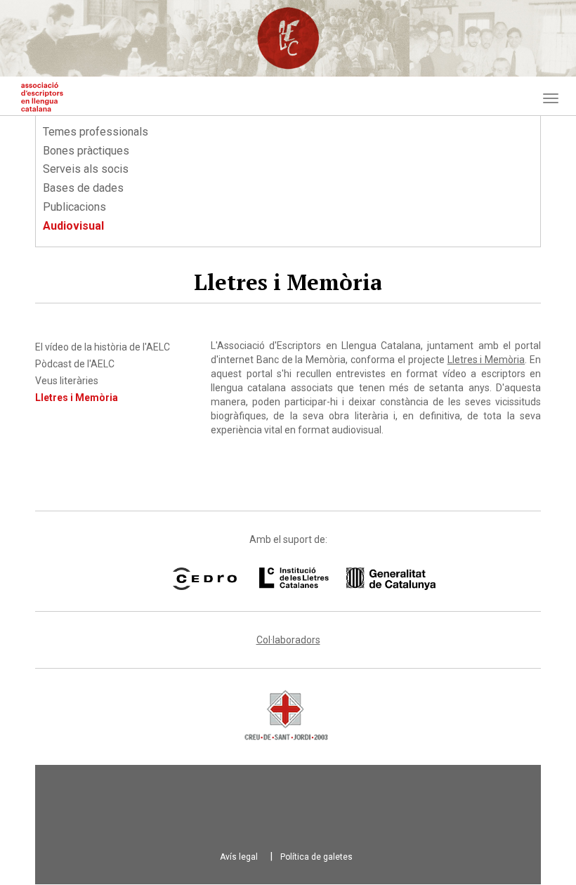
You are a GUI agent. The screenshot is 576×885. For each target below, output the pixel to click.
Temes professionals (95, 131)
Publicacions (74, 207)
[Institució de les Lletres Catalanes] (329, 579)
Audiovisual (73, 225)
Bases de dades (83, 188)
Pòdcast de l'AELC (74, 363)
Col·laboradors (288, 639)
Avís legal (239, 857)
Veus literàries (66, 380)
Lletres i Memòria (76, 397)
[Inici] (42, 97)
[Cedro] (205, 579)
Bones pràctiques (86, 150)
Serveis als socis (86, 169)
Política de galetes (316, 857)
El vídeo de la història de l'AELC (102, 347)
